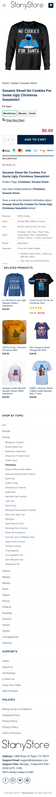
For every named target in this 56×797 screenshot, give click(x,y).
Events (6, 437)
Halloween (10, 492)
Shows (15, 83)
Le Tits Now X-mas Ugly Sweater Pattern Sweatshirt (14, 303)
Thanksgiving (11, 550)
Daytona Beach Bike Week (18, 469)
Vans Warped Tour (14, 559)
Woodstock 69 (12, 564)
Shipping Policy (11, 715)
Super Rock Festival (15, 541)
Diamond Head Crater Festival (20, 474)
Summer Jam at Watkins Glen (20, 537)
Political (6, 607)
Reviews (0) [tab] (8, 165)
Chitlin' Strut (11, 460)
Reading (7, 613)
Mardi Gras (10, 505)
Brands (6, 431)
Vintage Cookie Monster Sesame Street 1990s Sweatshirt (14, 391)
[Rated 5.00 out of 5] (36, 307)
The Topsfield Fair (14, 555)
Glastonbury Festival (15, 487)
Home (5, 83)
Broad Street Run (13, 447)
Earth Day (10, 478)
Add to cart (35, 139)
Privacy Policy (10, 727)
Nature (6, 595)
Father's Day (11, 483)
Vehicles (7, 643)
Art (3, 425)
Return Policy (9, 721)
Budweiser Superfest (15, 451)
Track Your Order (11, 685)
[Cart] (51, 5)
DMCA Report (10, 691)
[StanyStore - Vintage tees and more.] (27, 5)
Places (6, 601)
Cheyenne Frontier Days (17, 456)
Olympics (9, 519)
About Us (7, 667)
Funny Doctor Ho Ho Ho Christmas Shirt (41, 301)
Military (6, 577)
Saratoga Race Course (16, 528)
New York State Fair (15, 514)
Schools (6, 619)
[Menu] (4, 5)
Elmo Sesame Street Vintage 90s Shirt (40, 348)
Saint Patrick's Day (14, 523)
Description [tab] (9, 158)
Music (5, 589)
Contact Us (8, 679)
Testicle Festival (13, 546)
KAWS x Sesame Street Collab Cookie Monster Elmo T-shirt (41, 391)
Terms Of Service (11, 733)
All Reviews (9, 673)
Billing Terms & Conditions (17, 709)
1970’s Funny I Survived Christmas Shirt (14, 348)
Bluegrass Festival (14, 442)
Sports (5, 631)
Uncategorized (10, 637)
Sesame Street (28, 83)
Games (6, 571)
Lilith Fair (9, 501)
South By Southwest (15, 532)
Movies (6, 583)
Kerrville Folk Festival (15, 496)
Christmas (24, 182)
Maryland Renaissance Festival (20, 510)
